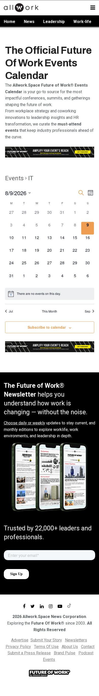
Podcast (85, 653)
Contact (87, 646)
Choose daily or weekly (24, 423)
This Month (49, 311)
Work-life (82, 21)
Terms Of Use (46, 646)
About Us (70, 646)
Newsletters (76, 640)
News (29, 21)
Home (9, 21)
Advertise (19, 640)
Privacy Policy (18, 646)
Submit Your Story (46, 640)
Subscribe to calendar (47, 327)
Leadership (54, 21)
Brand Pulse (64, 653)
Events (14, 178)
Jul (11, 311)
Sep (87, 311)
